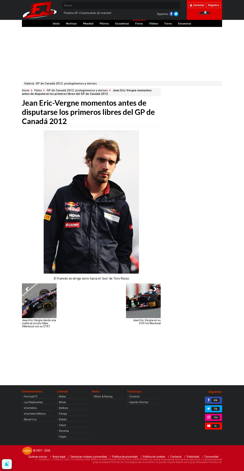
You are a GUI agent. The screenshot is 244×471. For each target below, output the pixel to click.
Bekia (62, 396)
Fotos (139, 23)
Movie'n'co (30, 419)
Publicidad (193, 456)
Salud (62, 425)
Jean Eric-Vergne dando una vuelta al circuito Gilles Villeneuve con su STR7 (39, 323)
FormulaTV (30, 396)
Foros (168, 23)
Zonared (134, 396)
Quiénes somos (37, 456)
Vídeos (153, 23)
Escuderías (122, 23)
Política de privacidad (125, 456)
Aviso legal (58, 456)
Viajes (62, 436)
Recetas (64, 430)
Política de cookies (154, 456)
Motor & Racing (103, 396)
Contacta (175, 456)
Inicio (56, 23)
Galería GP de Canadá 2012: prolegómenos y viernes (60, 83)
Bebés (63, 419)
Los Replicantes (33, 402)
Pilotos (104, 23)
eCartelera (30, 407)
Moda (62, 402)
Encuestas (184, 23)
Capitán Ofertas (138, 402)
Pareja (63, 413)
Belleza (63, 407)
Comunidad (211, 456)
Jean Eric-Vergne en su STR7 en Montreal (147, 322)
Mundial (88, 23)
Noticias (71, 23)
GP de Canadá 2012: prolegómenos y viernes (77, 90)
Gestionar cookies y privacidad (89, 456)
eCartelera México (35, 413)
